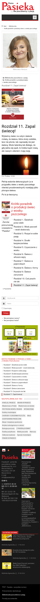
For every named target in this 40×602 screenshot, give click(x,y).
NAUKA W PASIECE (24, 403)
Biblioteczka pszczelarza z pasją (16, 78)
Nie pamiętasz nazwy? (12, 318)
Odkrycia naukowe (8, 435)
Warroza (33, 432)
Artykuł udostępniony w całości (13, 425)
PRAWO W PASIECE (9, 438)
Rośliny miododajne (9, 412)
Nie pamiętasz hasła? (11, 320)
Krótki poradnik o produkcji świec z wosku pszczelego (20, 28)
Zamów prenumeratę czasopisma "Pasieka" (7, 226)
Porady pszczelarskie (9, 598)
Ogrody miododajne (24, 435)
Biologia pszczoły (8, 428)
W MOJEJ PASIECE (8, 403)
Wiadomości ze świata (26, 406)
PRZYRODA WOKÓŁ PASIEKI (12, 409)
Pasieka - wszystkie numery (16, 587)
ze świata (16, 554)
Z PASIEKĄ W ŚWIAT (23, 428)
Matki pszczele (22, 432)
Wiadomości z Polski (9, 406)
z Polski (15, 541)
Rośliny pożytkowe (8, 432)
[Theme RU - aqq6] (18, 7)
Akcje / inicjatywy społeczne (12, 422)
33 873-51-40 (9, 484)
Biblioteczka (12, 26)
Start (5, 26)
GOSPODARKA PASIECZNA (11, 419)
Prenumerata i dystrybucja (11, 591)
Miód (29, 416)
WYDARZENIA (29, 409)
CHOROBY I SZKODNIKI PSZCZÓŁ (13, 416)
